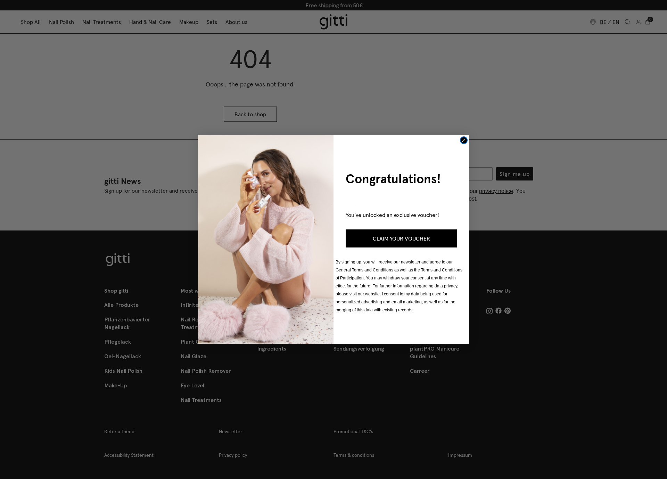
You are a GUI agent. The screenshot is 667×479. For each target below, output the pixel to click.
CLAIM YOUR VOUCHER (401, 238)
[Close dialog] (463, 140)
